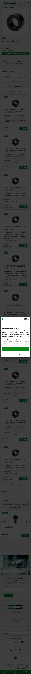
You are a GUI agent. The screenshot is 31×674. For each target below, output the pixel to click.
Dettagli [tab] (12, 323)
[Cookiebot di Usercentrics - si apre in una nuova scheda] (22, 319)
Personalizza (14, 354)
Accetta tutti (15, 349)
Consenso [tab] (4, 323)
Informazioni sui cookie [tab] (23, 323)
